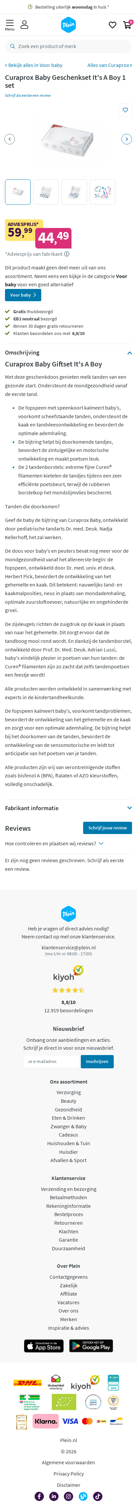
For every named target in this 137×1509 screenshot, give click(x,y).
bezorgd (35, 319)
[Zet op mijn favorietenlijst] (125, 110)
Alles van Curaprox (108, 65)
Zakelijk (68, 1285)
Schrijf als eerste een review (28, 95)
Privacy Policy (69, 1473)
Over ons (68, 1310)
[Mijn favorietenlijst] (112, 25)
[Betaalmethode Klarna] (45, 1421)
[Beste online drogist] (113, 1402)
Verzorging (69, 1092)
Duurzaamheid (68, 1248)
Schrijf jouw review (107, 828)
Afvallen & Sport (68, 1160)
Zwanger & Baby (68, 1126)
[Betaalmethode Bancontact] (116, 1421)
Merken (68, 1319)
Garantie (68, 1239)
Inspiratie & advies (68, 1327)
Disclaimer (68, 1484)
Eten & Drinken (68, 1117)
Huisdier (68, 1151)
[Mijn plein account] (24, 25)
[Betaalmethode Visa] (69, 1421)
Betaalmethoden (68, 1197)
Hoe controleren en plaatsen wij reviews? (50, 843)
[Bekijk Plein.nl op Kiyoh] (85, 1382)
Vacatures (68, 1302)
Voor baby (51, 65)
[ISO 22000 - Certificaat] (93, 1402)
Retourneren (68, 1222)
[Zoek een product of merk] (11, 46)
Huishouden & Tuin (68, 1143)
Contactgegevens (69, 1276)
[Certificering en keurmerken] (64, 1402)
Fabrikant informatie (32, 808)
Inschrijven (97, 1061)
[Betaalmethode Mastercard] (87, 1421)
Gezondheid (68, 1109)
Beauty (68, 1100)
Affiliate (68, 1293)
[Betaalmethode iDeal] (101, 1421)
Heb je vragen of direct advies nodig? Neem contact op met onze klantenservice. (69, 932)
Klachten (68, 1231)
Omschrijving (22, 352)
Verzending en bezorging (68, 1189)
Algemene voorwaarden (68, 1462)
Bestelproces (68, 1214)
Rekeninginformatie (68, 1205)
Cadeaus (68, 1134)
